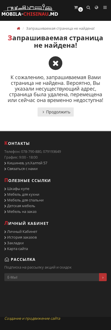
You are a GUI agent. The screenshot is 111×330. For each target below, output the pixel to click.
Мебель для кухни (22, 194)
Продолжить (58, 112)
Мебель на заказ (21, 211)
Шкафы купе (17, 188)
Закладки (15, 242)
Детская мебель (20, 205)
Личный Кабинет (21, 231)
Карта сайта (17, 248)
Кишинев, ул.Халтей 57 (26, 162)
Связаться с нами (22, 168)
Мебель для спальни (25, 200)
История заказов (21, 237)
